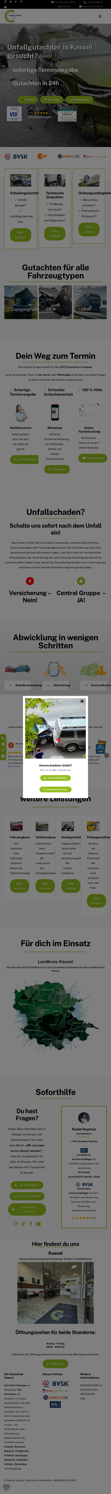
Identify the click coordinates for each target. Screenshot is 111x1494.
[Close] (82, 701)
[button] (6, 1487)
